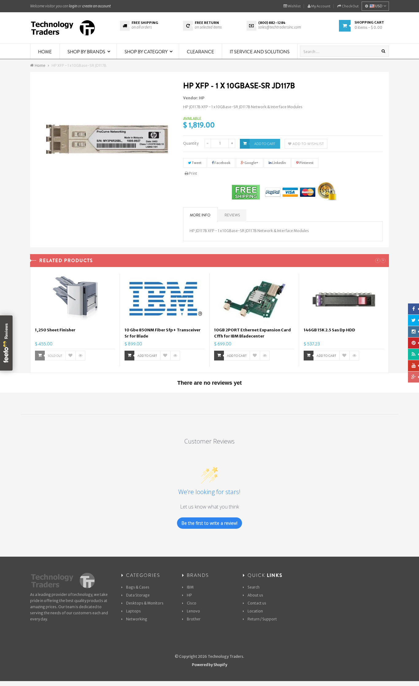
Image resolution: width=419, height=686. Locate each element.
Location (255, 611)
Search (253, 587)
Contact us (257, 603)
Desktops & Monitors (144, 603)
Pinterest (306, 163)
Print (192, 173)
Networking (136, 619)
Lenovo (193, 611)
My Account (320, 6)
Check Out (350, 6)
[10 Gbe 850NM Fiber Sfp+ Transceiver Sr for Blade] (165, 299)
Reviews (232, 215)
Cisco (191, 603)
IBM (190, 587)
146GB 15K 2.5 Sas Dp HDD (329, 330)
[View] (80, 355)
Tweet (196, 163)
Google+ (251, 163)
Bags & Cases (137, 587)
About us (255, 595)
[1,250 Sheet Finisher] (75, 299)
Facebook (222, 163)
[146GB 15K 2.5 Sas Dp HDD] (344, 299)
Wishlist (294, 6)
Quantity (190, 143)
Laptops (133, 611)
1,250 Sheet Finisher (55, 330)
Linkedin (278, 163)
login (73, 6)
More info (200, 215)
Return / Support (262, 619)
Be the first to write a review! (209, 523)
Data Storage (138, 595)
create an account (96, 6)
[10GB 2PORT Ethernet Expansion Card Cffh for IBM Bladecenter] (254, 299)
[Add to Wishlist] (70, 355)
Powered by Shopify (209, 664)
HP (201, 98)
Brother (194, 619)
